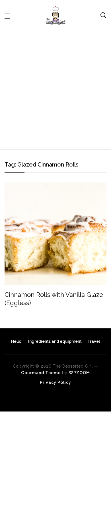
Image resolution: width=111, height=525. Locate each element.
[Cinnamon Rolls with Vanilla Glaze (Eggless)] (56, 186)
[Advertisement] (55, 86)
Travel (93, 341)
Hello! (16, 341)
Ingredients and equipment (55, 341)
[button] (7, 15)
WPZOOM (79, 372)
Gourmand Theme (41, 372)
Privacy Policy (55, 382)
